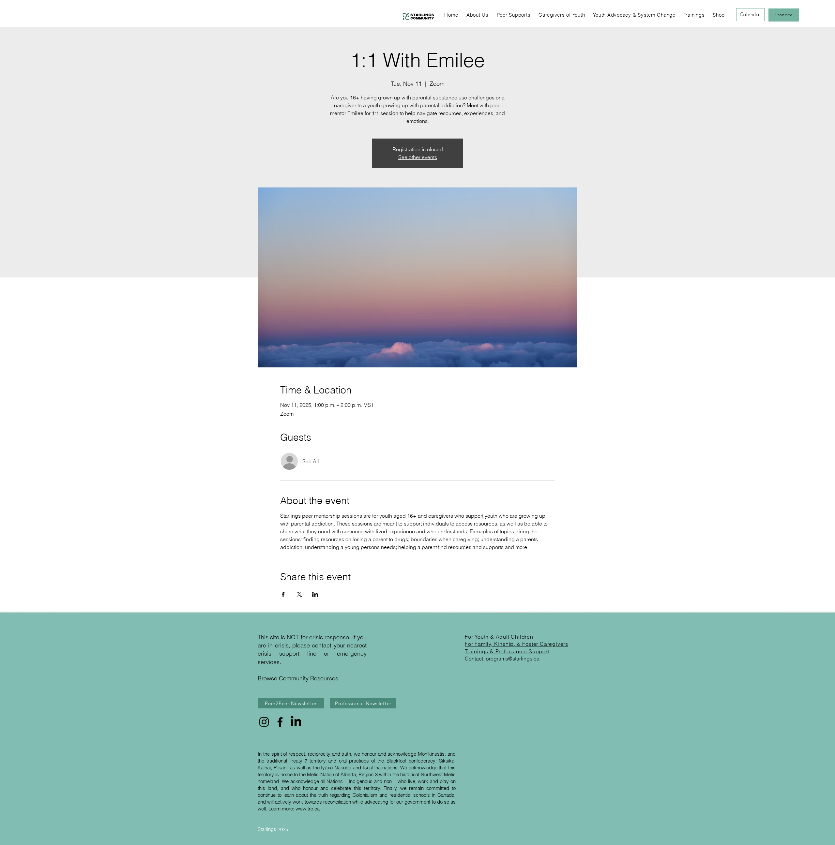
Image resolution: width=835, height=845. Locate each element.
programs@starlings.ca (512, 658)
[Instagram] (264, 722)
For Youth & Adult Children (499, 636)
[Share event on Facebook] (283, 594)
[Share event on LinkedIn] (315, 594)
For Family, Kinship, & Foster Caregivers (516, 644)
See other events (417, 157)
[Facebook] (280, 722)
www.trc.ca (308, 809)
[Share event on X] (299, 594)
